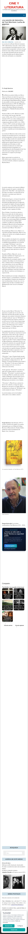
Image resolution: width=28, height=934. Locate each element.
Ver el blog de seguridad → (10, 548)
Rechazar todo (8, 925)
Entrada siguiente (19, 625)
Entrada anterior (8, 625)
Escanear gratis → (10, 545)
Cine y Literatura (8, 42)
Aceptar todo (14, 929)
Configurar (20, 925)
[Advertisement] (14, 72)
